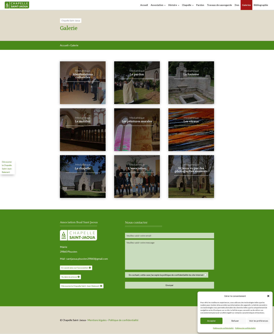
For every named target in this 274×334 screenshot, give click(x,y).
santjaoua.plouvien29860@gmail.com (87, 258)
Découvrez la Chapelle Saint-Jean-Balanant (80, 286)
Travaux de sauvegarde (219, 5)
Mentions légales (97, 320)
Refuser (235, 320)
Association (157, 5)
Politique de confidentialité (223, 328)
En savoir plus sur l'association (74, 268)
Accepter (211, 320)
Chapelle (186, 5)
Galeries (246, 5)
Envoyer (170, 285)
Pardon (200, 5)
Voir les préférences (258, 320)
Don (237, 5)
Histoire (172, 5)
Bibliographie (261, 5)
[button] (268, 296)
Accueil (144, 5)
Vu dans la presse (69, 277)
